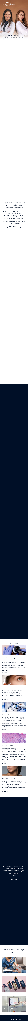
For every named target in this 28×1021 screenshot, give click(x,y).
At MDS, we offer (6, 781)
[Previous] (12, 879)
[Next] (16, 879)
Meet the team (13, 226)
